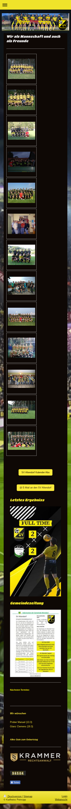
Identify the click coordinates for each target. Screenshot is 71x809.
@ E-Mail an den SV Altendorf (35, 487)
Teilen (16, 782)
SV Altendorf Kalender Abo (35, 472)
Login (64, 796)
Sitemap (27, 796)
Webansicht (61, 799)
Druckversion (14, 796)
